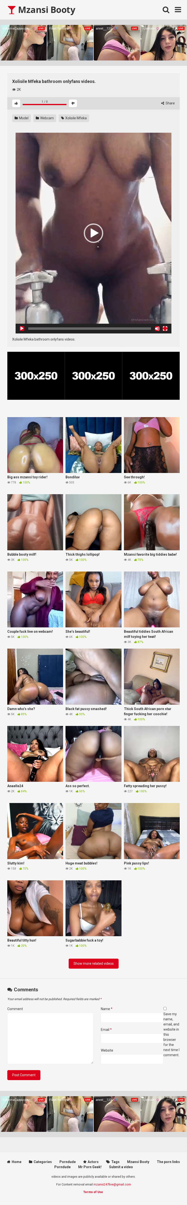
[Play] (21, 328)
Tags (115, 1162)
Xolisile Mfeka (76, 118)
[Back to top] (170, 1190)
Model (23, 118)
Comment (15, 1009)
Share (170, 103)
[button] (93, 233)
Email (106, 1030)
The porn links (168, 1162)
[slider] (89, 328)
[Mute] (157, 328)
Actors (93, 1162)
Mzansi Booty (45, 10)
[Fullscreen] (165, 328)
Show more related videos (94, 963)
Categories (43, 1162)
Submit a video (121, 1167)
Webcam (46, 118)
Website (107, 1050)
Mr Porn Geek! (90, 1167)
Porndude (67, 1162)
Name (106, 1009)
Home (16, 1162)
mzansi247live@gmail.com (112, 1184)
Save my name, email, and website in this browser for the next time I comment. (171, 1034)
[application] (93, 233)
